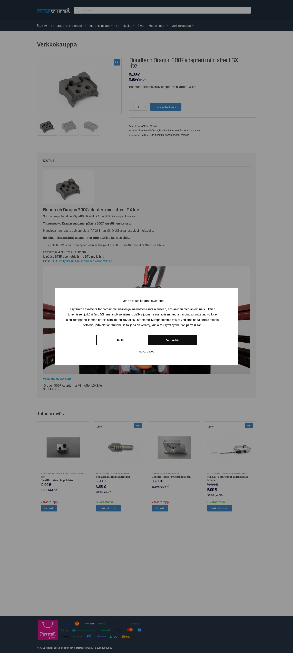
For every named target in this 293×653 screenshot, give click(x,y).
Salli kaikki (172, 340)
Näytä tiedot (146, 351)
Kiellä (120, 340)
